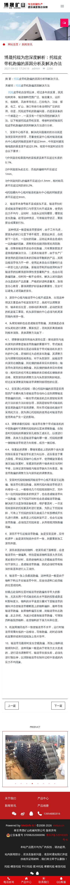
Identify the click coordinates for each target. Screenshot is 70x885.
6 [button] (43, 783)
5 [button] (38, 783)
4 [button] (32, 783)
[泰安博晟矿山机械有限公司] (26, 5)
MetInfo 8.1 (28, 825)
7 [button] (49, 783)
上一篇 (12, 705)
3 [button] (27, 783)
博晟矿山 (29, 692)
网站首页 (12, 44)
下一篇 (58, 705)
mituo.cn (58, 825)
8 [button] (55, 783)
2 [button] (21, 783)
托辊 (16, 78)
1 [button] (15, 783)
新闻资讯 (27, 44)
